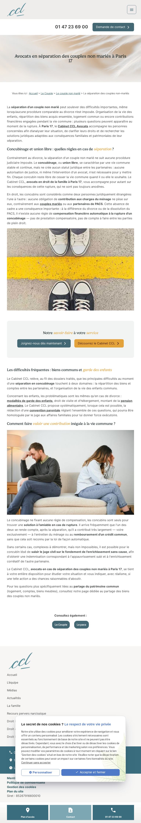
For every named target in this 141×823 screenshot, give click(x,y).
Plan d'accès (28, 816)
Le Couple (47, 93)
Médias (12, 690)
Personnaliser (42, 772)
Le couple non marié (68, 93)
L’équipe (12, 682)
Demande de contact (111, 27)
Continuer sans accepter (36, 762)
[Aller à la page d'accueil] (16, 10)
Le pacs (81, 624)
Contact (70, 816)
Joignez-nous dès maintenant (42, 343)
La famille (13, 706)
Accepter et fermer (92, 772)
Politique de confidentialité (26, 782)
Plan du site (15, 791)
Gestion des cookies (21, 787)
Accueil (33, 93)
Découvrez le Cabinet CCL (97, 343)
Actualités (14, 698)
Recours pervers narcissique (26, 713)
